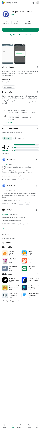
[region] (20, 22)
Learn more (11, 112)
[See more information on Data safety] (37, 92)
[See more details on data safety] (8, 122)
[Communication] (9, 87)
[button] (19, 23)
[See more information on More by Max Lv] (37, 247)
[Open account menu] (37, 2)
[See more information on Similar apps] (37, 274)
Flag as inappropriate (11, 301)
